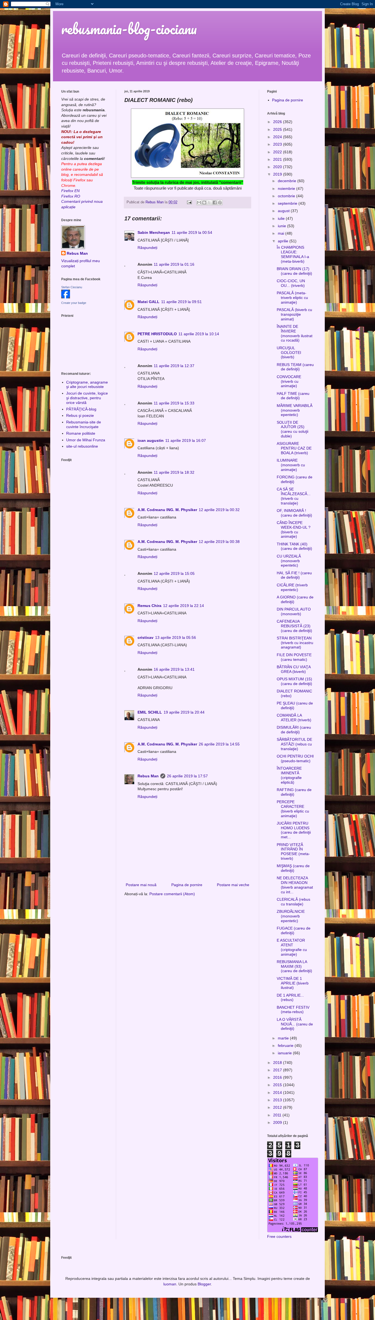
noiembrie (287, 188)
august (284, 211)
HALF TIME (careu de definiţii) (293, 395)
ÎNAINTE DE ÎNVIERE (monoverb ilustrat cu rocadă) (294, 333)
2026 (278, 122)
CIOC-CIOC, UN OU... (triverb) (291, 283)
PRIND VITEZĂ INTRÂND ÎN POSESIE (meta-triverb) (293, 851)
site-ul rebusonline (82, 446)
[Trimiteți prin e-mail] (199, 202)
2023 (278, 144)
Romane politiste (80, 433)
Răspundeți (147, 247)
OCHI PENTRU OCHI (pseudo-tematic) (295, 758)
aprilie (283, 241)
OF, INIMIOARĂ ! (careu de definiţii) (294, 512)
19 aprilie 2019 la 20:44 (184, 712)
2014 (278, 1092)
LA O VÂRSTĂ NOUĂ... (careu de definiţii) (295, 1024)
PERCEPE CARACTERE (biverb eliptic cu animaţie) (293, 809)
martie (284, 1038)
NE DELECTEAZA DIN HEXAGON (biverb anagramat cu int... (295, 885)
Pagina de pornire (186, 885)
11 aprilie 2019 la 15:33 (174, 403)
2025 (278, 129)
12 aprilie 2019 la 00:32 (219, 510)
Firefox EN (70, 190)
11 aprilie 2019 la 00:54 (192, 232)
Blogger (204, 1284)
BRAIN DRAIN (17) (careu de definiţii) (294, 271)
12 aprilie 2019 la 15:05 (174, 573)
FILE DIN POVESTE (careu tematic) (294, 657)
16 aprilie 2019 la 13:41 (174, 669)
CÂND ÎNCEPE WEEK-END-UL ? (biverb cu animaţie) (293, 529)
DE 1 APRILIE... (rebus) (290, 997)
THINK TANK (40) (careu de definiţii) (294, 546)
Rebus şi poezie (80, 415)
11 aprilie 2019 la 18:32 (174, 472)
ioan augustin (151, 440)
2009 (278, 1122)
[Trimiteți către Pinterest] (220, 202)
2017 (278, 1070)
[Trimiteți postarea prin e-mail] (189, 202)
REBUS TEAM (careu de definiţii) (295, 366)
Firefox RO (70, 196)
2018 (278, 1062)
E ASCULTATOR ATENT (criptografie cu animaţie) (292, 947)
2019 (278, 174)
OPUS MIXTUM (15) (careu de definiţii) (294, 681)
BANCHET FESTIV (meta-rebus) (293, 1009)
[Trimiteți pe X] (209, 202)
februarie (286, 1045)
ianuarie (285, 1053)
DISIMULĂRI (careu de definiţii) (294, 729)
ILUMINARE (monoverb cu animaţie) (291, 465)
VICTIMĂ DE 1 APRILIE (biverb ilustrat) (293, 983)
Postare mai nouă (141, 885)
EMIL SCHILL (150, 712)
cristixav (145, 637)
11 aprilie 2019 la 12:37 (174, 366)
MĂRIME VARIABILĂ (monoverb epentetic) (294, 410)
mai (281, 233)
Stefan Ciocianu (71, 287)
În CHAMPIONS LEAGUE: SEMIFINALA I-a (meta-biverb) (293, 254)
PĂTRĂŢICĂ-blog (81, 409)
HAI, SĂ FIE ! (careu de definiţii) (294, 575)
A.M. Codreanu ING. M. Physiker (167, 510)
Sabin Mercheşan (154, 232)
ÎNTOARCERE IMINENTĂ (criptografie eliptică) (289, 775)
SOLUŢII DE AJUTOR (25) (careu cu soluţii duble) (292, 429)
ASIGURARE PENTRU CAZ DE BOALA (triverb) (294, 448)
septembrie (288, 203)
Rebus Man (148, 776)
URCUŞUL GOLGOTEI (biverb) (289, 352)
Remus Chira (149, 605)
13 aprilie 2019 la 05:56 (175, 637)
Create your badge (73, 302)
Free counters (279, 1236)
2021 (278, 159)
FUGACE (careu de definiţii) (293, 930)
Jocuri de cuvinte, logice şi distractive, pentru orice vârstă (87, 398)
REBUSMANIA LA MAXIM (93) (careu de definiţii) (294, 966)
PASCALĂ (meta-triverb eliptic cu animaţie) (292, 297)
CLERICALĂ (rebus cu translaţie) (293, 901)
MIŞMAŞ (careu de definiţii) (293, 868)
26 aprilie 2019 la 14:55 (219, 744)
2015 (278, 1085)
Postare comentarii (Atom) (172, 894)
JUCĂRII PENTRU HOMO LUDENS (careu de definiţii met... (294, 830)
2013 (278, 1100)
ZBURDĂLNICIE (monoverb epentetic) (291, 916)
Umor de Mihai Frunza (85, 440)
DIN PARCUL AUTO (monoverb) (294, 611)
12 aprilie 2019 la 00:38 (219, 541)
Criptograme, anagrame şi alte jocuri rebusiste (87, 384)
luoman (169, 1284)
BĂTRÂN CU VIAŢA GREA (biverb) (293, 669)
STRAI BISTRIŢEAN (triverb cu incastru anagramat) (295, 643)
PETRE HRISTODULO (157, 334)
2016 (278, 1077)
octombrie (287, 196)
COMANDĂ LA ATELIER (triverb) (294, 717)
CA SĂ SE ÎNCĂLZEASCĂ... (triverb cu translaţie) (293, 496)
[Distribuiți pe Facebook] (214, 202)
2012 (278, 1107)
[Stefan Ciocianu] (65, 297)
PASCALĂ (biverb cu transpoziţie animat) (294, 314)
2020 (278, 167)
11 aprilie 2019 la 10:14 (198, 334)
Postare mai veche (233, 885)
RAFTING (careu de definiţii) (294, 792)
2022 (278, 152)
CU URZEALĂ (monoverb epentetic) (289, 561)
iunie (282, 226)
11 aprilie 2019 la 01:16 (174, 264)
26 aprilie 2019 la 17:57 (187, 776)
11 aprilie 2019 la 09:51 (181, 302)
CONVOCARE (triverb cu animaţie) (289, 381)
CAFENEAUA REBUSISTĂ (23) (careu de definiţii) (294, 626)
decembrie (287, 181)
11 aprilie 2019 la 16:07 (185, 440)
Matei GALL (148, 302)
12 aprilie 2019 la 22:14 (183, 605)
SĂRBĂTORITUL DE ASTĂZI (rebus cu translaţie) (294, 744)
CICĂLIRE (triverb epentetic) (292, 587)
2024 (278, 137)
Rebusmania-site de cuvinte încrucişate (83, 424)
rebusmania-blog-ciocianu (129, 28)
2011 (277, 1115)
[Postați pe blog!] (204, 202)
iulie (282, 218)
